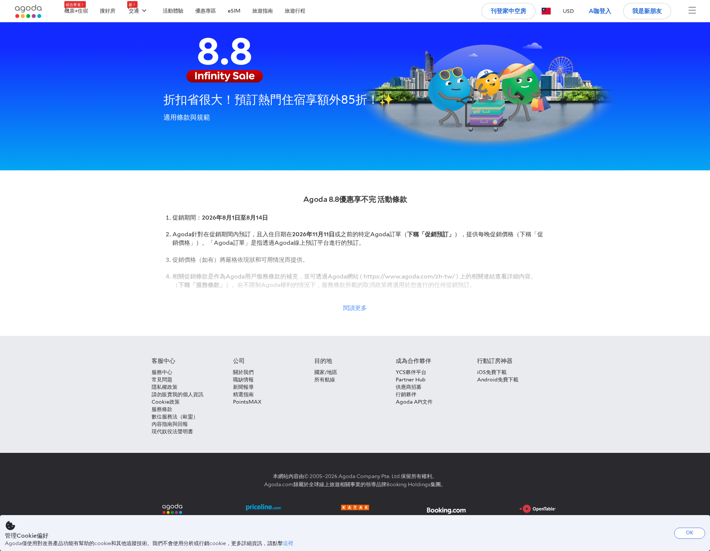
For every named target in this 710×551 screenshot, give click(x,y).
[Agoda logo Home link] (28, 11)
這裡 (288, 543)
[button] (546, 11)
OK (689, 532)
